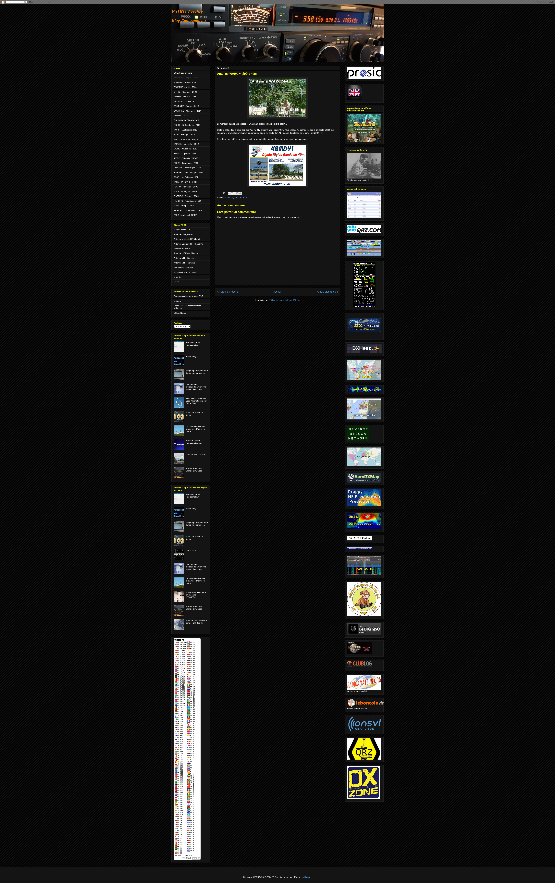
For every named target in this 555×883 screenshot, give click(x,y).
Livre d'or (178, 277)
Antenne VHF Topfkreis (184, 263)
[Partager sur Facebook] (237, 193)
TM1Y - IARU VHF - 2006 (185, 182)
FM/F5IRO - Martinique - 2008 (187, 168)
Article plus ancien (327, 291)
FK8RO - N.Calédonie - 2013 (187, 125)
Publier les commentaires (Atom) (284, 300)
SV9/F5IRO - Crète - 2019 (186, 101)
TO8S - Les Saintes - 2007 (186, 177)
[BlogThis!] (232, 193)
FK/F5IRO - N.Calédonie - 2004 (188, 201)
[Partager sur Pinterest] (240, 193)
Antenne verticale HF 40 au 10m (188, 244)
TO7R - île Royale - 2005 (185, 191)
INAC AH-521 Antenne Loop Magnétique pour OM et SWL (196, 400)
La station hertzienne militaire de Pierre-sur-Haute (196, 428)
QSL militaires (180, 313)
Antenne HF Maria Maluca (186, 253)
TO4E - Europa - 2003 (184, 206)
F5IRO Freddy (187, 11)
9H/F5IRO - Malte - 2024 (185, 82)
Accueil (277, 291)
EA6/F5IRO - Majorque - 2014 (187, 111)
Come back (191, 550)
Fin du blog (191, 356)
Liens (176, 282)
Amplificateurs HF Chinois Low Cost (194, 469)
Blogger (307, 877)
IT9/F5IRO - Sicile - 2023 (185, 87)
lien (321, 133)
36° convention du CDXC (185, 272)
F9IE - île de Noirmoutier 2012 (187, 139)
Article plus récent (227, 291)
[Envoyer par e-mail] (229, 193)
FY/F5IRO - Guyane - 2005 (186, 196)
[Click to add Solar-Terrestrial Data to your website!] (364, 306)
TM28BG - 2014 (181, 115)
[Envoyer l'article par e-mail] (223, 193)
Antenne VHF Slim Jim (184, 258)
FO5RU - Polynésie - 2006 (186, 187)
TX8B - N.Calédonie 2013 (185, 130)
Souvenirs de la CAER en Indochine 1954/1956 (196, 594)
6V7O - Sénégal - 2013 (184, 134)
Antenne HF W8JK (182, 248)
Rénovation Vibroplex (183, 267)
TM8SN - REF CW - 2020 (185, 96)
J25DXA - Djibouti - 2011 (185, 153)
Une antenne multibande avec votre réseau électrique (196, 387)
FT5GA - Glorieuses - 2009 (186, 163)
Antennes (228, 197)
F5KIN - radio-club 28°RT (185, 215)
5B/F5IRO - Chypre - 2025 (186, 77)
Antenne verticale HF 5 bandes (188, 239)
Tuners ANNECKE (182, 229)
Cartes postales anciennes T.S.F (188, 296)
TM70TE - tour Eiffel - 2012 (186, 144)
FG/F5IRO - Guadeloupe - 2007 (188, 172)
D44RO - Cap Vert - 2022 (185, 92)
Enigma (177, 301)
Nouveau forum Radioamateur (193, 343)
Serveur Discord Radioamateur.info (194, 441)
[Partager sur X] (234, 193)
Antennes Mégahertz (183, 234)
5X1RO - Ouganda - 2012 (185, 149)
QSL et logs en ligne (183, 73)
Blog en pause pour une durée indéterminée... (197, 371)
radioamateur (240, 197)
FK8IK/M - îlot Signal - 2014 (186, 120)
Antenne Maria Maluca (196, 454)
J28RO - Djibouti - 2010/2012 (187, 158)
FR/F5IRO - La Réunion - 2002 (188, 210)
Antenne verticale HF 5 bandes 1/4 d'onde (196, 621)
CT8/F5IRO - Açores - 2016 (186, 106)
